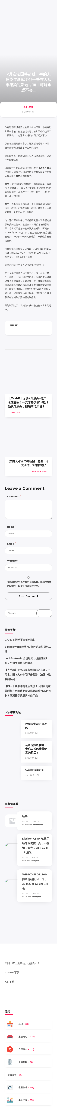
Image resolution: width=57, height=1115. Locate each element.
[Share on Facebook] (11, 330)
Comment (13, 496)
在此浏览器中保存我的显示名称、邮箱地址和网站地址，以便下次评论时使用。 (29, 583)
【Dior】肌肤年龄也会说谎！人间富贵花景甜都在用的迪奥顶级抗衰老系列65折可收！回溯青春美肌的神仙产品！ (28, 691)
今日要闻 (28, 107)
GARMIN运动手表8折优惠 (20, 639)
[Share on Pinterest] (23, 330)
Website (12, 560)
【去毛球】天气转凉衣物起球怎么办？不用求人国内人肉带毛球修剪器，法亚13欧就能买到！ (28, 674)
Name (11, 526)
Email (11, 543)
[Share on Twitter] (17, 330)
